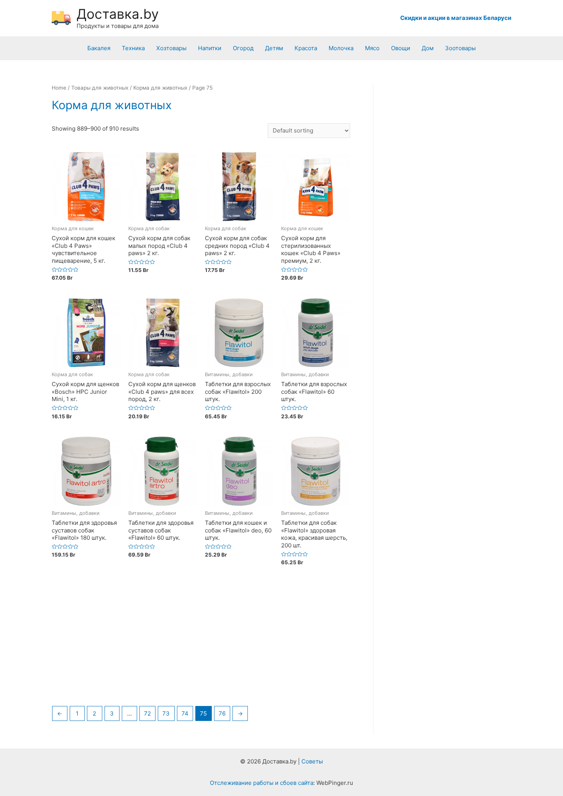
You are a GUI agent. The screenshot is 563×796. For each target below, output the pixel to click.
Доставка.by (118, 14)
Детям (274, 48)
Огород (243, 48)
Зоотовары (460, 48)
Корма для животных (160, 88)
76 (222, 713)
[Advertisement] (201, 642)
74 (185, 713)
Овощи (400, 48)
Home (59, 88)
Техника (133, 48)
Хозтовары (171, 48)
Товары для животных (99, 88)
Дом (428, 48)
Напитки (209, 48)
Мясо (372, 48)
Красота (306, 48)
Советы (312, 761)
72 (147, 713)
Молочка (341, 48)
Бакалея (98, 48)
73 (166, 713)
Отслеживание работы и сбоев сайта (261, 782)
